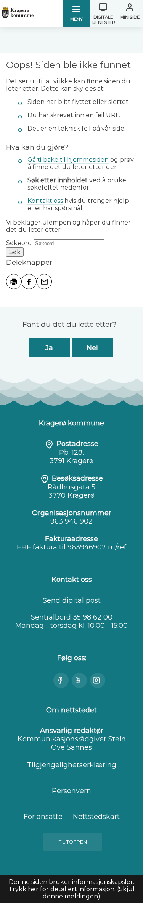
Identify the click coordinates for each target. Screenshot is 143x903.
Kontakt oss (45, 200)
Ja (49, 348)
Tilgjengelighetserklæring (71, 765)
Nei (92, 348)
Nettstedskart (96, 816)
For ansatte (43, 816)
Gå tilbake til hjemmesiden (68, 159)
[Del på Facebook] (29, 281)
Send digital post (72, 600)
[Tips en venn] (44, 281)
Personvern (71, 791)
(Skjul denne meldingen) (89, 892)
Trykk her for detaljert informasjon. (62, 889)
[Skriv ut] (13, 281)
